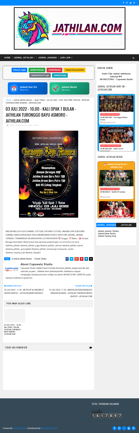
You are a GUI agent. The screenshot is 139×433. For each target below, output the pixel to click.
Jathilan (126, 225)
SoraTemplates (20, 428)
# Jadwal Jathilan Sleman (22, 259)
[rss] (134, 3)
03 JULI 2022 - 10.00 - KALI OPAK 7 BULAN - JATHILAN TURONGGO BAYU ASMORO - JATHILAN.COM (13, 329)
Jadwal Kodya (60, 75)
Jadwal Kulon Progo (40, 75)
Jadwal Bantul (54, 70)
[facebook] (123, 3)
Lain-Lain (65, 58)
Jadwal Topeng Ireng (107, 236)
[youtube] (130, 3)
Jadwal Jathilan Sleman (22, 100)
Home (7, 58)
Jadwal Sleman (37, 70)
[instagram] (126, 3)
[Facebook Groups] (124, 428)
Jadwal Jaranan (47, 58)
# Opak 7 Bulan (40, 259)
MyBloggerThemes (49, 428)
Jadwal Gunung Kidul (74, 70)
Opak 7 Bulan (39, 100)
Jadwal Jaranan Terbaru (108, 231)
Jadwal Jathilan (23, 58)
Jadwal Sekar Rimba (107, 233)
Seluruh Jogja (19, 70)
